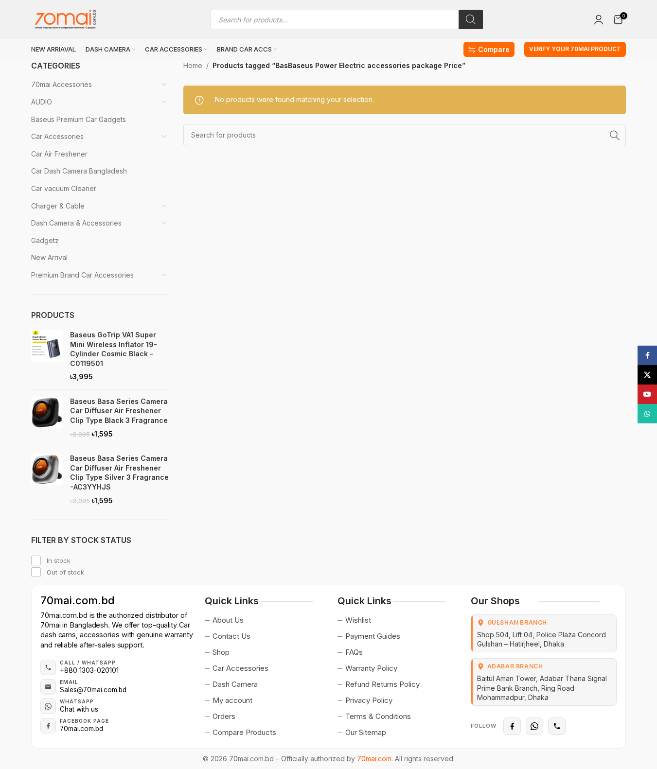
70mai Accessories (61, 84)
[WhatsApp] (534, 726)
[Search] (471, 19)
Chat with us (79, 709)
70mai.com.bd (77, 600)
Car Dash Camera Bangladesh (79, 171)
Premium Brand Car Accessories (82, 275)
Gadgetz (45, 240)
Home (192, 65)
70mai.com (374, 758)
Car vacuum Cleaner (63, 188)
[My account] (598, 19)
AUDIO (41, 102)
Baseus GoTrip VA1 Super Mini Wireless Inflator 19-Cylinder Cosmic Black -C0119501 (113, 349)
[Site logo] (65, 19)
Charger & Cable (58, 206)
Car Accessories (57, 136)
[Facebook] (512, 726)
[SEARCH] (615, 135)
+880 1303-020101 (89, 670)
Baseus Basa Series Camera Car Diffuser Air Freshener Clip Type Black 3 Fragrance (119, 410)
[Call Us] (557, 726)
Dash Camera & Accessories (76, 223)
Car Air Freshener (59, 154)
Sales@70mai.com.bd (93, 690)
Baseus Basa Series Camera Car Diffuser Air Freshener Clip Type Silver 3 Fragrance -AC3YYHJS (119, 472)
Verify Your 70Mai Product (575, 48)
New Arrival (49, 257)
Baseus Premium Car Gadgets (78, 119)
